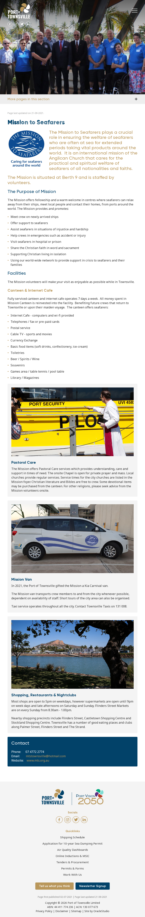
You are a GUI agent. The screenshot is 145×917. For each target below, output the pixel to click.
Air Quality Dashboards (72, 850)
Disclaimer (61, 911)
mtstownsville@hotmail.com (46, 756)
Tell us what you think (54, 886)
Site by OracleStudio (96, 911)
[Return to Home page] (19, 10)
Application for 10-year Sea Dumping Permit (72, 843)
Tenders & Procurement (72, 862)
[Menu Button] (134, 10)
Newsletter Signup (92, 886)
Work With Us (72, 874)
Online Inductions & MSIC (72, 856)
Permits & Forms (72, 868)
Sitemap (76, 911)
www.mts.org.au (38, 760)
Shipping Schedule (72, 837)
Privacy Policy (44, 911)
